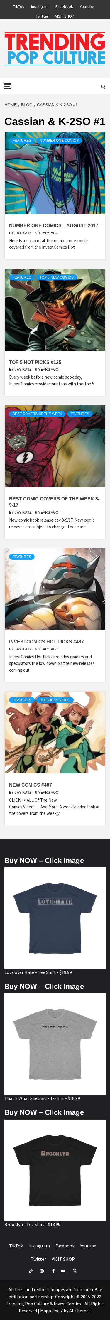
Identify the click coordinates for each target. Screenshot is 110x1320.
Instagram (40, 5)
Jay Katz (23, 233)
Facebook (64, 5)
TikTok (18, 5)
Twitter (42, 15)
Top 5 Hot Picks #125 (35, 362)
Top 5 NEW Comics (57, 277)
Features (22, 141)
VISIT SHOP (64, 15)
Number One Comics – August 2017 (53, 225)
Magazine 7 (51, 1311)
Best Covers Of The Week (37, 414)
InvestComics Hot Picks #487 (46, 641)
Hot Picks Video (55, 700)
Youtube (87, 5)
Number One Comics (59, 141)
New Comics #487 (30, 785)
